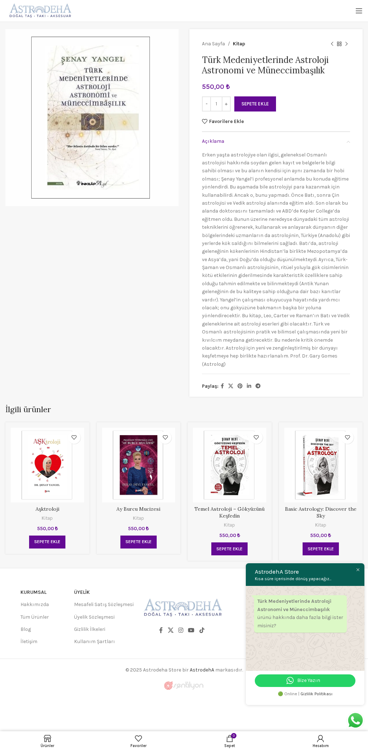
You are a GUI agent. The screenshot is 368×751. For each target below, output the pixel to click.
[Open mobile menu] (359, 11)
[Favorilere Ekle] (74, 437)
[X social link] (230, 386)
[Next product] (346, 43)
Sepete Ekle (255, 103)
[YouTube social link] (191, 630)
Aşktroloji (47, 509)
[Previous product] (332, 43)
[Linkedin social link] (249, 386)
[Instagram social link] (180, 630)
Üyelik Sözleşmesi (94, 617)
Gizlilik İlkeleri (89, 629)
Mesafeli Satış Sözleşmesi (104, 604)
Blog (25, 629)
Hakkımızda (34, 604)
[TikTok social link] (202, 630)
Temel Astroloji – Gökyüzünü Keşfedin (229, 512)
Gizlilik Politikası (316, 693)
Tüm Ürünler (34, 617)
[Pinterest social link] (240, 386)
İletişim (28, 641)
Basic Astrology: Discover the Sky (320, 512)
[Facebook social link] (222, 386)
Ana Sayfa (213, 44)
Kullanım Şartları (94, 641)
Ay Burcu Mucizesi (138, 509)
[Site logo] (39, 10)
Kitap (239, 44)
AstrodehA (202, 670)
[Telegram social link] (258, 386)
